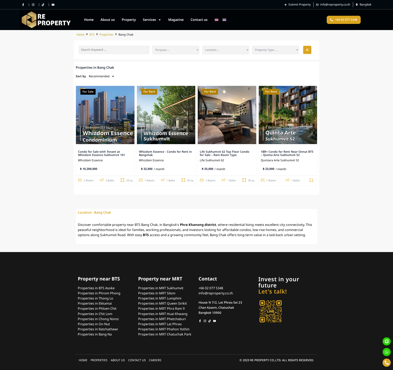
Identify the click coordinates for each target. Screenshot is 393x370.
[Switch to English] (216, 19)
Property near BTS (99, 279)
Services (149, 19)
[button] (307, 50)
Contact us (199, 19)
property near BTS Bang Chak (135, 224)
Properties (106, 35)
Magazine (176, 19)
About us (108, 19)
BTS (92, 35)
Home (89, 19)
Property (129, 19)
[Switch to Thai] (224, 19)
